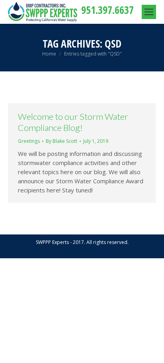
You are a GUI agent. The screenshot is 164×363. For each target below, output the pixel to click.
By (61, 141)
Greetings (29, 141)
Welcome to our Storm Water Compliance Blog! (73, 122)
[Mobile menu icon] (149, 12)
